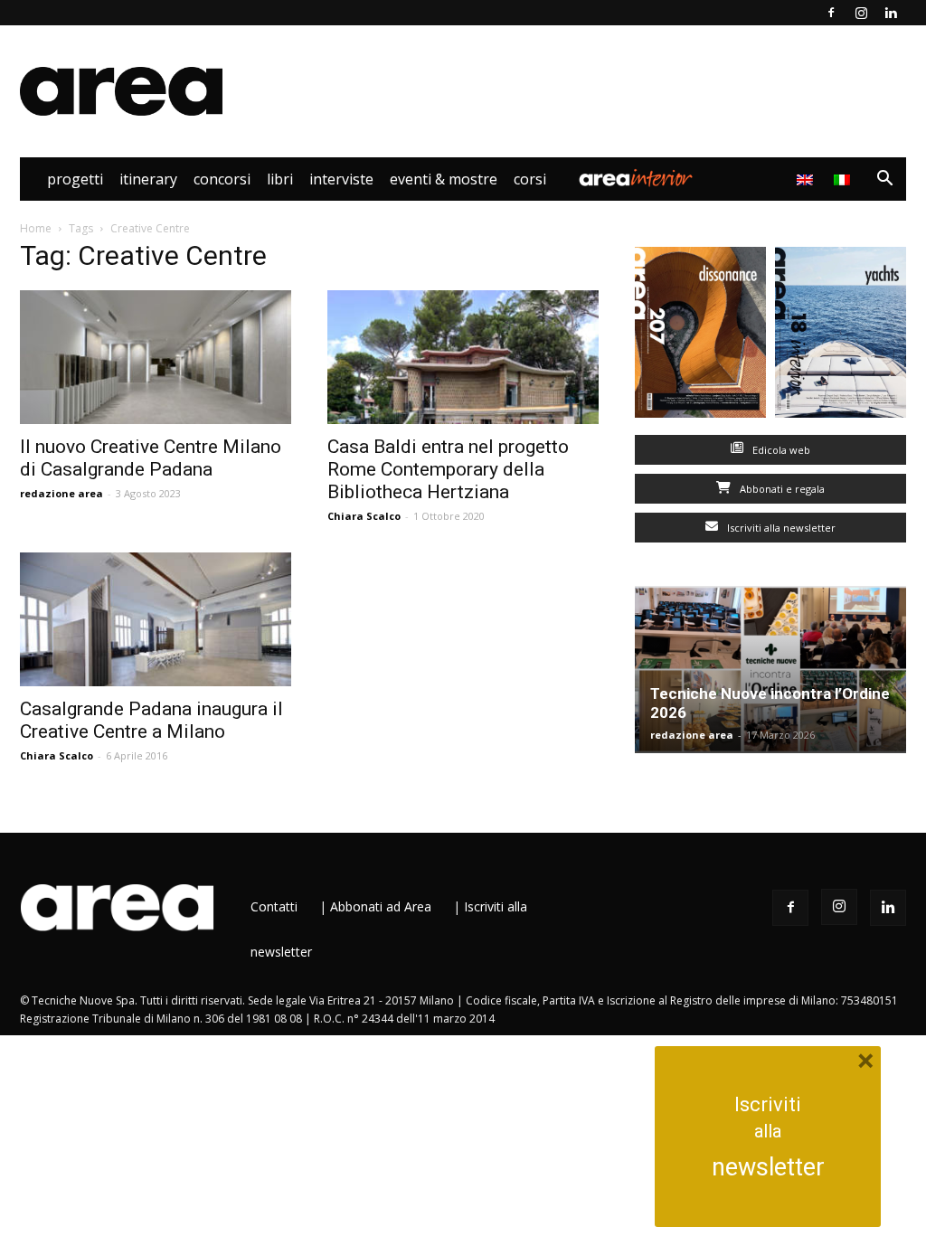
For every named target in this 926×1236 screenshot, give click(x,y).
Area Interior (635, 179)
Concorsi (222, 179)
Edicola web (780, 450)
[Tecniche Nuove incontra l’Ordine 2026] (770, 669)
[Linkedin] (890, 12)
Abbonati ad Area (380, 906)
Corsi (530, 179)
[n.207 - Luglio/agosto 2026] (700, 336)
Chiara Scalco (364, 516)
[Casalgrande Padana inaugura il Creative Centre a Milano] (155, 619)
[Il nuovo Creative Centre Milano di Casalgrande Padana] (155, 357)
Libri (280, 179)
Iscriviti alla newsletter (780, 527)
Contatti (274, 906)
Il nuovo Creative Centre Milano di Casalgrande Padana (150, 458)
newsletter (768, 1167)
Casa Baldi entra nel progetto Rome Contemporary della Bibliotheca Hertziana (448, 469)
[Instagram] (860, 12)
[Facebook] (831, 12)
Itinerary (148, 179)
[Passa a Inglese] (807, 179)
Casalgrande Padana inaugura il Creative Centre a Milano (151, 720)
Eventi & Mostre (443, 179)
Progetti (75, 179)
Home (36, 228)
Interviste (341, 179)
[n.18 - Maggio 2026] (840, 336)
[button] (884, 180)
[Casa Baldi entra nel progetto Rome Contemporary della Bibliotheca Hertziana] (463, 357)
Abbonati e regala (781, 488)
